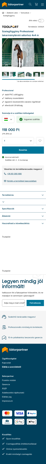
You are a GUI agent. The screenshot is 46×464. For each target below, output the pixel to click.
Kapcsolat (6, 362)
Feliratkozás (35, 302)
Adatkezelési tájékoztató (13, 392)
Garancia (6, 384)
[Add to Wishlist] (40, 140)
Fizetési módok (9, 380)
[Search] (30, 4)
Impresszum (7, 400)
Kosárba (23, 150)
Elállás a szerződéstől (11, 366)
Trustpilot (6, 236)
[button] (36, 4)
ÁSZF (4, 388)
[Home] (3, 13)
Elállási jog (7, 396)
